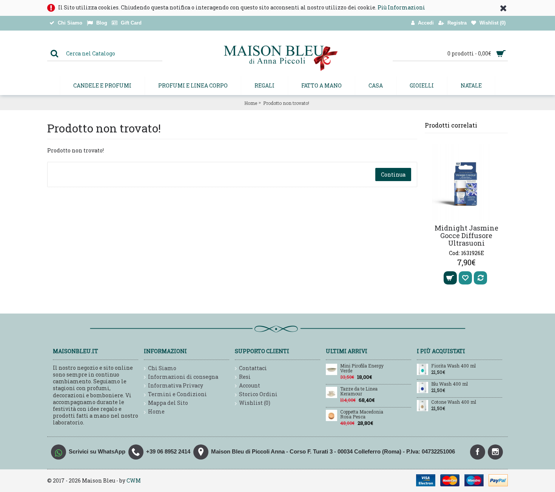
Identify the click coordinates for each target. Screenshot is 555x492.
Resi (245, 376)
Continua (393, 174)
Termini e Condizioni (177, 394)
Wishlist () (254, 402)
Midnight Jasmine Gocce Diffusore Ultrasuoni (466, 235)
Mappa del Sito (168, 402)
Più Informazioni (401, 7)
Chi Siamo (162, 368)
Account (249, 385)
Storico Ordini (258, 394)
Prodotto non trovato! (286, 103)
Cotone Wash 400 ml (453, 402)
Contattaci (253, 368)
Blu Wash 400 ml (449, 384)
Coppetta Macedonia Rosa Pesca (361, 414)
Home (250, 103)
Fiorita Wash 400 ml (453, 366)
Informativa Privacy (175, 385)
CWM (133, 480)
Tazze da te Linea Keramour (359, 391)
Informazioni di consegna (183, 376)
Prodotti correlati (451, 125)
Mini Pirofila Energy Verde (362, 368)
